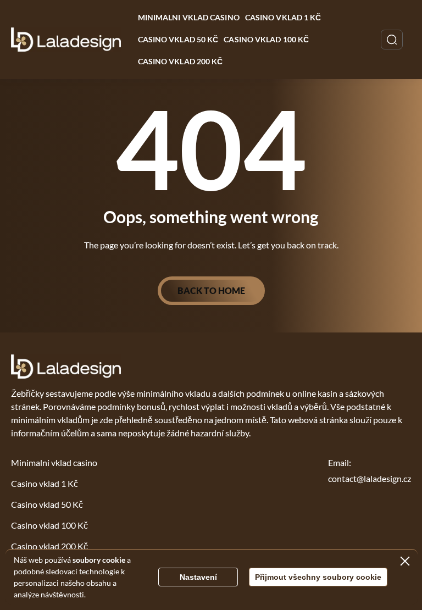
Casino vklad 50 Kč (178, 39)
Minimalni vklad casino (189, 17)
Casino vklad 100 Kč (266, 39)
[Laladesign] (66, 39)
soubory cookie (99, 559)
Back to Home (211, 290)
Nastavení (198, 577)
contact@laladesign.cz (369, 478)
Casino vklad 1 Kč (283, 17)
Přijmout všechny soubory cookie (318, 577)
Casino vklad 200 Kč (180, 61)
